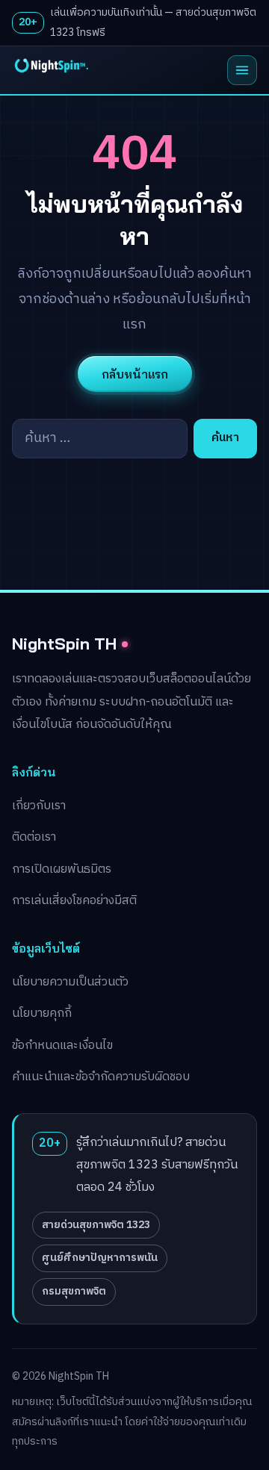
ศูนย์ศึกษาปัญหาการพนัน (100, 1257)
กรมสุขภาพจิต (74, 1291)
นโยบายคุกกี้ (42, 1013)
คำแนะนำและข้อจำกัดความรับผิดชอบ (101, 1077)
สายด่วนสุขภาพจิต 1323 (96, 1224)
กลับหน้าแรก (135, 374)
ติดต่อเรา (34, 837)
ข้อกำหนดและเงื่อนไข (62, 1045)
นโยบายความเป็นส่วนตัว (70, 982)
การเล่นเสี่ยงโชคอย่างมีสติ (74, 901)
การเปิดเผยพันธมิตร (61, 869)
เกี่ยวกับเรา (39, 806)
